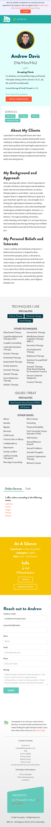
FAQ (25, 751)
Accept (25, 12)
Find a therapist (25, 774)
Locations (25, 780)
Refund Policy (25, 759)
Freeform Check (9, 614)
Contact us (25, 745)
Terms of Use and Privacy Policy (27, 8)
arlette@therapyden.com (25, 748)
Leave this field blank (11, 625)
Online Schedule (25, 587)
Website (25, 579)
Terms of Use (26, 762)
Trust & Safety (25, 753)
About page (40, 730)
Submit (11, 690)
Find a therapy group (25, 777)
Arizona (8, 513)
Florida (8, 507)
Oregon (8, 510)
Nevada (8, 515)
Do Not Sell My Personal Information (25, 765)
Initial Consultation (18, 99)
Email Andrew (26, 572)
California (9, 504)
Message (6, 670)
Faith (28, 489)
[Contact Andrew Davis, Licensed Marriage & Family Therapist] (26, 40)
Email (5, 647)
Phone (5, 659)
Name (5, 636)
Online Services (13, 489)
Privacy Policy (25, 756)
